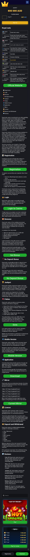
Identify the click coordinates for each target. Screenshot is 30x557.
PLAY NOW (13, 60)
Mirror (5, 107)
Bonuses (6, 94)
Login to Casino (15, 208)
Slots (15, 325)
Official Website (15, 85)
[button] (27, 2)
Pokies (6, 101)
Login (5, 92)
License (6, 109)
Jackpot (6, 98)
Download (15, 376)
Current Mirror (15, 403)
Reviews (6, 113)
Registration (7, 90)
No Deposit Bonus (8, 96)
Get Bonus (15, 255)
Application (7, 105)
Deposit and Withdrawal (10, 111)
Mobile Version (8, 103)
